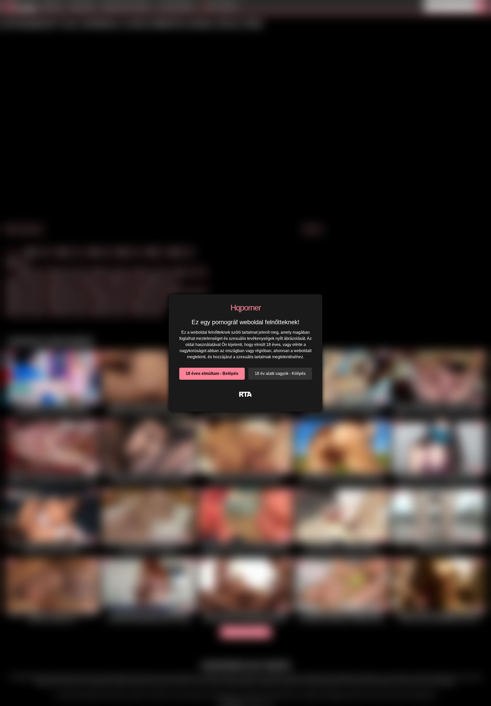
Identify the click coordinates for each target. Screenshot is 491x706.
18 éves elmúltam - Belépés (212, 373)
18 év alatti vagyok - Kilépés (280, 373)
